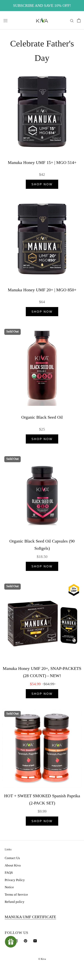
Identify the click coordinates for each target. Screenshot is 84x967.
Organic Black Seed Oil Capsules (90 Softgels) (42, 544)
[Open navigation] (5, 20)
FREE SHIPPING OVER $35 (42, 5)
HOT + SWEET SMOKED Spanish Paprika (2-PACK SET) (42, 799)
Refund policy (14, 902)
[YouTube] (35, 940)
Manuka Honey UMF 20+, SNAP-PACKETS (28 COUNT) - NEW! (42, 672)
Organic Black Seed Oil (42, 417)
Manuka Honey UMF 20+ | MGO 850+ (42, 289)
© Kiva (42, 958)
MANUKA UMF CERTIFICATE (30, 917)
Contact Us (12, 858)
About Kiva (13, 865)
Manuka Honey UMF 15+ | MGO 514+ (42, 162)
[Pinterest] (25, 940)
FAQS (9, 872)
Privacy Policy (15, 880)
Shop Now (42, 184)
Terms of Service (16, 894)
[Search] (72, 20)
